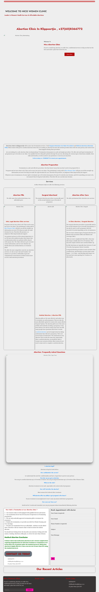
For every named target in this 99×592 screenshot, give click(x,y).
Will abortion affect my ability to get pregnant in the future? (49, 495)
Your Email (54, 519)
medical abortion (41, 332)
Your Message (55, 535)
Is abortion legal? (49, 466)
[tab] (49, 466)
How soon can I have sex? (49, 502)
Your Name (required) (57, 513)
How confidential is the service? (49, 472)
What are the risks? (49, 483)
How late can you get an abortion (49, 478)
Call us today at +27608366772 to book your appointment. (49, 158)
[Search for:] (15, 590)
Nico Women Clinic (70, 170)
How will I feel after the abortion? (49, 489)
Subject (53, 529)
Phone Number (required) (59, 524)
